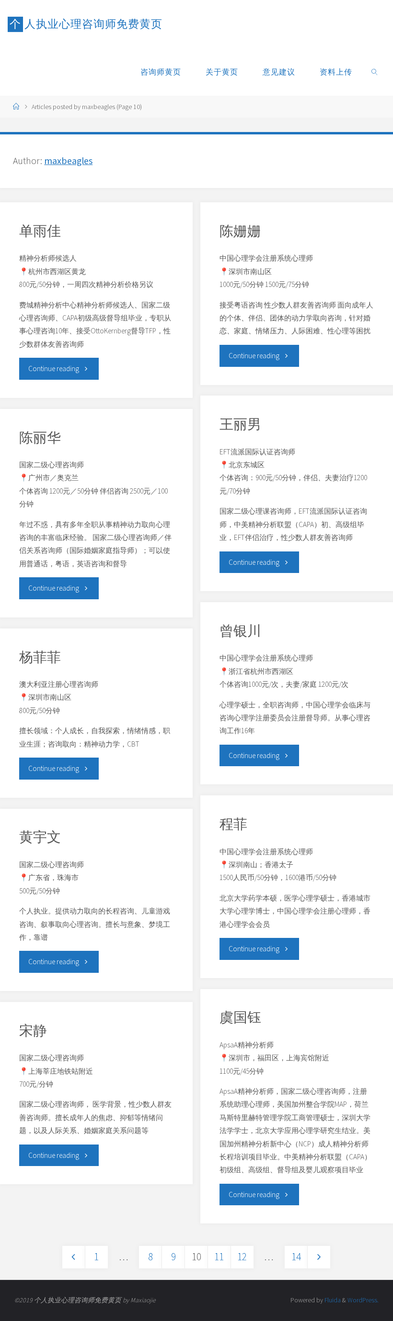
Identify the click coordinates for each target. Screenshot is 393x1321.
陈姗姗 (240, 231)
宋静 (33, 1030)
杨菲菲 (40, 657)
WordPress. (363, 1300)
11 (219, 1256)
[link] (375, 72)
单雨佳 (40, 231)
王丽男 (240, 424)
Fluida (332, 1300)
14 (296, 1256)
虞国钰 (240, 1017)
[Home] (16, 107)
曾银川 (240, 630)
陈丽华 (40, 437)
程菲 (233, 824)
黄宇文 (40, 837)
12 (242, 1256)
